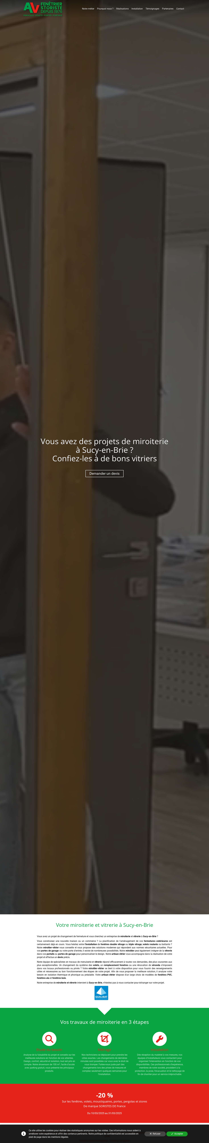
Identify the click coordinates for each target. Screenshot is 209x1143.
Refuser (156, 1133)
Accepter (178, 1133)
